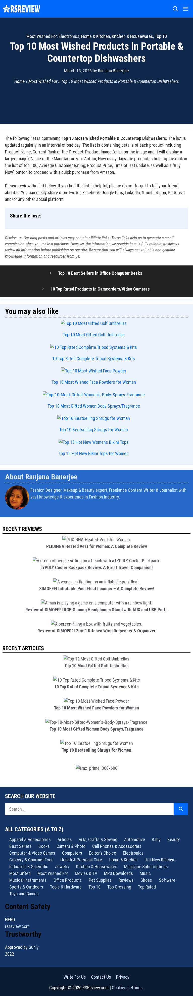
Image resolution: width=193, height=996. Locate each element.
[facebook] (187, 510)
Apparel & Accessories (30, 839)
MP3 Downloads (118, 873)
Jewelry (62, 866)
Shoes (146, 880)
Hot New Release (159, 859)
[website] (184, 510)
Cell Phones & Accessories (116, 846)
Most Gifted (20, 873)
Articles (65, 839)
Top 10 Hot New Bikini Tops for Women (94, 453)
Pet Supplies (100, 880)
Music (145, 873)
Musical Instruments (28, 880)
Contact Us (101, 977)
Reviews (126, 880)
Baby (156, 839)
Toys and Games (24, 893)
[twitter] (186, 510)
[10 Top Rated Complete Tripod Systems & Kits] (93, 347)
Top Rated (147, 887)
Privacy (122, 977)
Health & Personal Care (81, 859)
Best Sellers (20, 846)
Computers (72, 853)
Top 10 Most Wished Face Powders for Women (94, 382)
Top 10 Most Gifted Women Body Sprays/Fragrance (93, 406)
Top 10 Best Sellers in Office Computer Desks (100, 273)
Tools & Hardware (66, 887)
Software (167, 880)
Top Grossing (119, 887)
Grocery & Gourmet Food (31, 859)
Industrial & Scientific (28, 866)
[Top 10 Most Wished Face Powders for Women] (93, 370)
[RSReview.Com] (21, 9)
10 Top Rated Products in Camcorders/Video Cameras (100, 289)
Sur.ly (34, 947)
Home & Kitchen (95, 36)
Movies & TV (86, 873)
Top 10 (161, 36)
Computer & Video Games (32, 853)
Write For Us (75, 977)
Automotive (134, 839)
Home (19, 81)
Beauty (173, 839)
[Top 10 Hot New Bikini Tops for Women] (94, 442)
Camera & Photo (71, 846)
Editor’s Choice (102, 853)
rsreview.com (17, 926)
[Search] (181, 809)
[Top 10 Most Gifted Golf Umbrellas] (94, 323)
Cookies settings (127, 987)
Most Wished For (41, 36)
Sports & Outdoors (26, 887)
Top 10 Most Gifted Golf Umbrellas (94, 334)
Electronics (69, 36)
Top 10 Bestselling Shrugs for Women (93, 429)
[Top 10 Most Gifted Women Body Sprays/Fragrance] (94, 394)
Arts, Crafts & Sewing (98, 839)
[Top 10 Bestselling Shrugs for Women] (93, 418)
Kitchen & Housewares (132, 36)
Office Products (68, 880)
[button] (175, 9)
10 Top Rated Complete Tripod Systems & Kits (93, 358)
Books (44, 846)
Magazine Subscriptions (146, 866)
